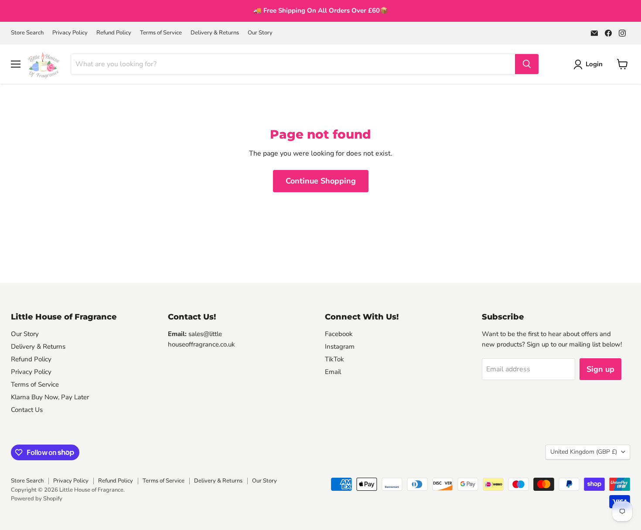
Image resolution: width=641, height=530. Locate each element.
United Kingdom (583, 452)
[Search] (527, 64)
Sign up (600, 369)
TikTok (334, 359)
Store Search (27, 33)
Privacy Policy (70, 33)
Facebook (339, 334)
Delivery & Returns (215, 33)
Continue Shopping (321, 181)
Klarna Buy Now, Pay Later (50, 397)
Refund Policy (113, 33)
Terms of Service (161, 33)
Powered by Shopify (36, 499)
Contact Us (27, 409)
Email (333, 371)
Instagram (340, 346)
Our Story (260, 33)
